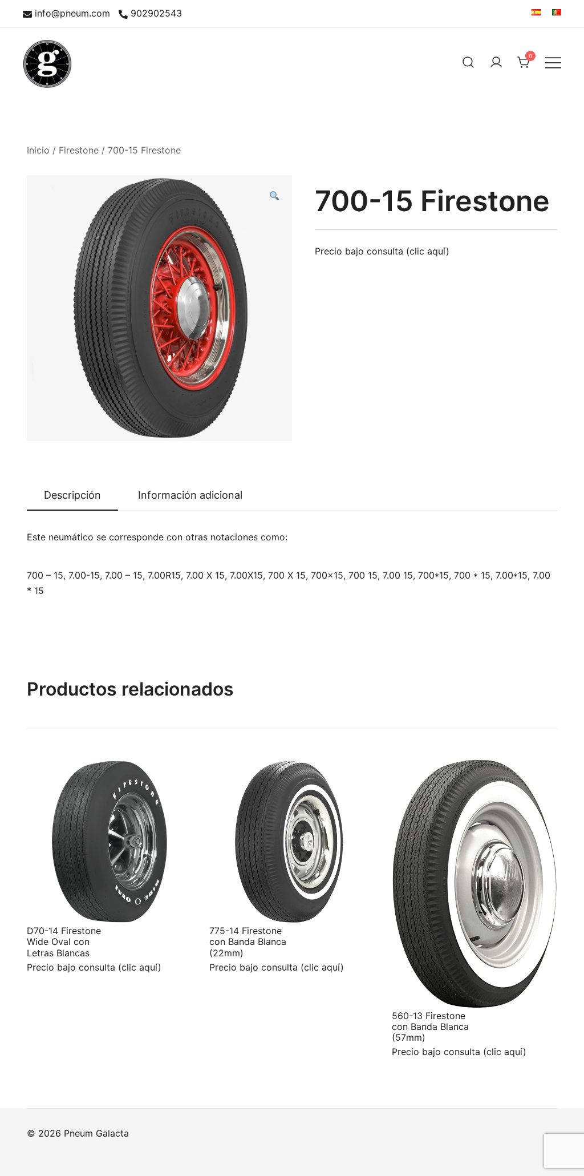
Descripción (72, 495)
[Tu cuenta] (496, 62)
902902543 (156, 14)
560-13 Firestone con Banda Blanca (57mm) (430, 1026)
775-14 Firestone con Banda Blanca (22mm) (247, 941)
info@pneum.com (72, 14)
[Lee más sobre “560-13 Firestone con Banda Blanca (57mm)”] (419, 988)
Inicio (38, 150)
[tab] (72, 496)
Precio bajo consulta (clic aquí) (382, 251)
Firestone (79, 150)
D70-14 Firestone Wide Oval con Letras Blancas (64, 941)
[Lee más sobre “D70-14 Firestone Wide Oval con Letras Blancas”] (54, 903)
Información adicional (190, 495)
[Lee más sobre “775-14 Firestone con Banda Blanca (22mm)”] (236, 903)
